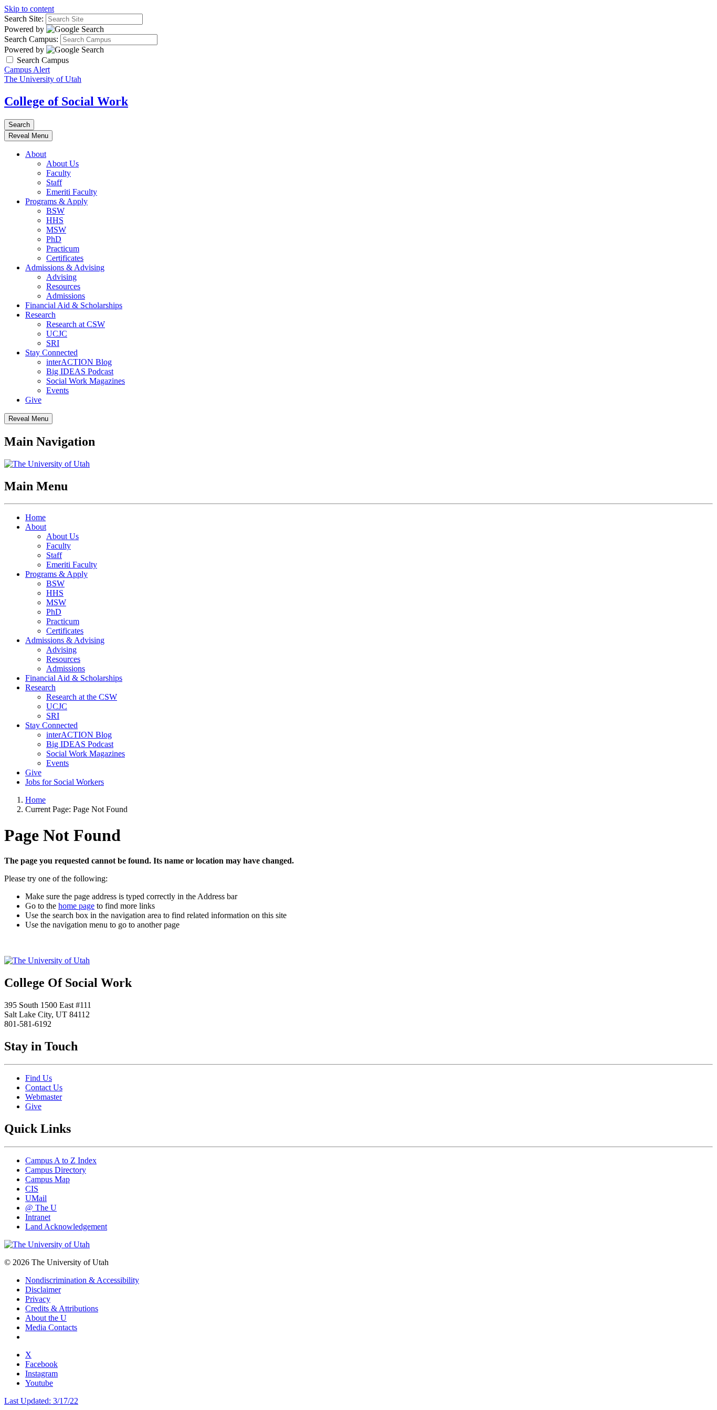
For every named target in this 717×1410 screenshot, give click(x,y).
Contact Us (43, 1087)
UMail (36, 1198)
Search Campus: (31, 39)
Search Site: (24, 18)
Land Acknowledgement (66, 1226)
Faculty (58, 173)
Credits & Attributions (61, 1308)
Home (35, 517)
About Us (62, 163)
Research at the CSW (81, 696)
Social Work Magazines (85, 380)
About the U (46, 1317)
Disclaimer (43, 1289)
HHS (55, 220)
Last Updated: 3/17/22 (41, 1400)
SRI (52, 343)
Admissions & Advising (64, 267)
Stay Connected (51, 352)
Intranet (37, 1217)
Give (33, 399)
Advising (61, 276)
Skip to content (29, 8)
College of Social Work (66, 101)
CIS (31, 1188)
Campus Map (47, 1179)
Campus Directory (55, 1169)
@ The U (41, 1207)
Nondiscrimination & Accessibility (82, 1280)
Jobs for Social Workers (64, 781)
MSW (56, 229)
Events (57, 390)
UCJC (56, 333)
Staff (54, 182)
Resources (63, 286)
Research (40, 314)
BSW (55, 210)
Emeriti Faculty (71, 191)
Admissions (65, 295)
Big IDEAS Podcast (79, 371)
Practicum (62, 248)
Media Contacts (51, 1327)
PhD (53, 239)
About (35, 154)
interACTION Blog (79, 361)
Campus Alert (27, 69)
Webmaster (43, 1096)
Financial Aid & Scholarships (73, 305)
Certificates (64, 258)
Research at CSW (75, 324)
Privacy (37, 1299)
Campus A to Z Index (61, 1160)
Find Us (38, 1078)
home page (76, 905)
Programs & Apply (56, 201)
